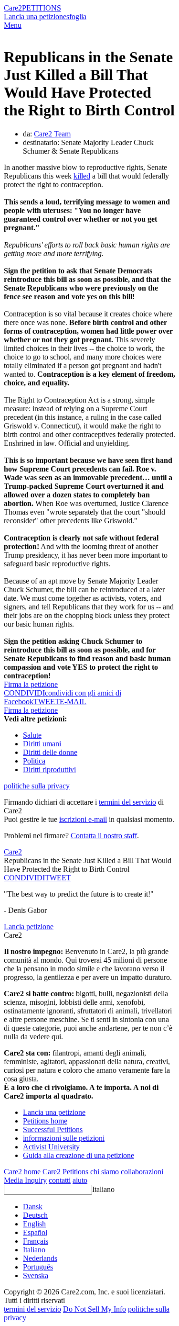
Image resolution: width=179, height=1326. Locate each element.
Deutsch (35, 1215)
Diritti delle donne (50, 752)
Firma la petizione (31, 684)
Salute (32, 735)
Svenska (35, 1275)
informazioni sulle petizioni (64, 1138)
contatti (60, 1180)
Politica (34, 761)
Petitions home (45, 1121)
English (34, 1224)
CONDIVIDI (24, 878)
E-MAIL (73, 701)
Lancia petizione (28, 926)
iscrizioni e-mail (83, 819)
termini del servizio (127, 802)
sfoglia (76, 16)
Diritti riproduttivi (49, 769)
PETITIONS (41, 8)
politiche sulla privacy (37, 786)
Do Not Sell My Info (94, 1309)
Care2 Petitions (65, 1172)
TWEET (46, 701)
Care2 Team (52, 134)
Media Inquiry (25, 1180)
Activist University (51, 1147)
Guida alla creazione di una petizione (78, 1155)
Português (38, 1267)
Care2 (13, 8)
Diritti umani (42, 744)
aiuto (80, 1180)
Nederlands (40, 1258)
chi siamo (104, 1172)
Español (35, 1232)
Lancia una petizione (35, 16)
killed (82, 176)
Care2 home (22, 1172)
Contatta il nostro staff (104, 836)
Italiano (103, 1189)
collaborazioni (142, 1172)
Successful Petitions (53, 1129)
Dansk (32, 1206)
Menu (12, 25)
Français (35, 1241)
